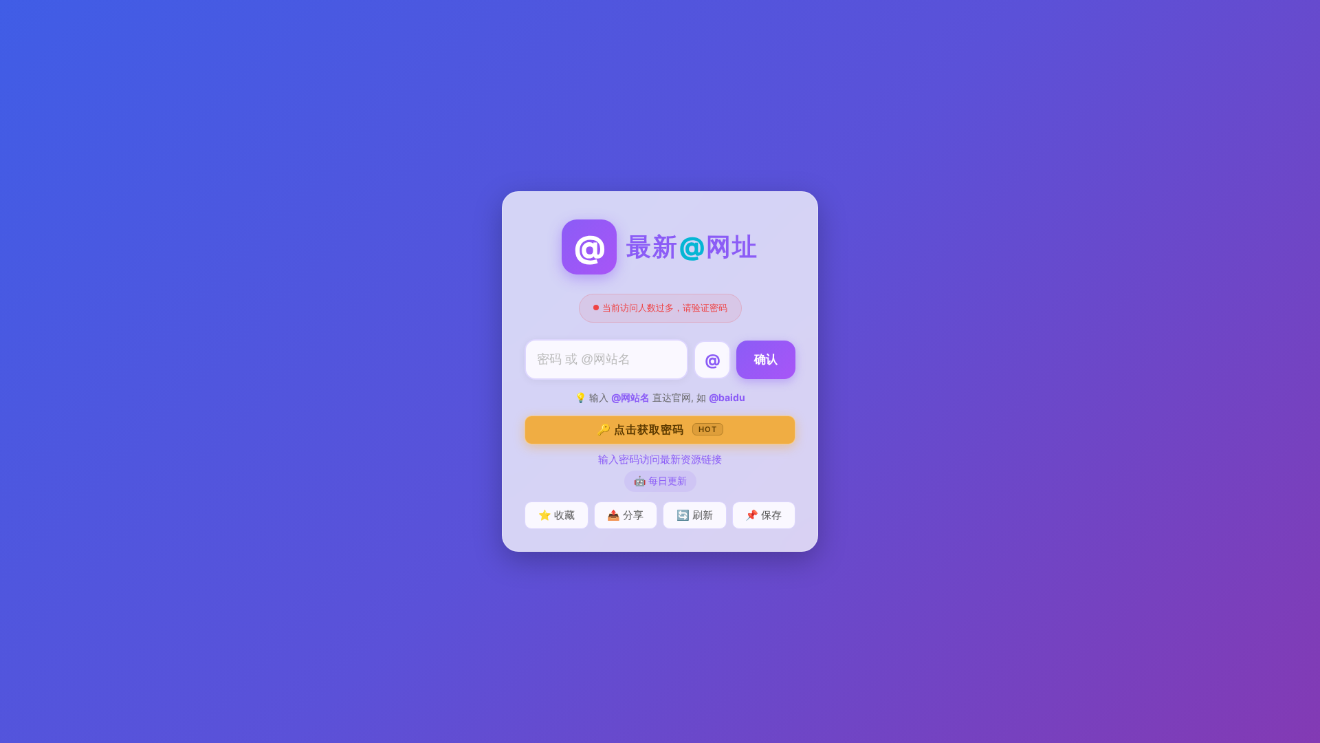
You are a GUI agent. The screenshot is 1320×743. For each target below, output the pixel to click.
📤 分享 (625, 514)
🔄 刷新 (694, 514)
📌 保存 (763, 514)
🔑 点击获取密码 (657, 429)
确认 (766, 359)
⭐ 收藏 (556, 514)
